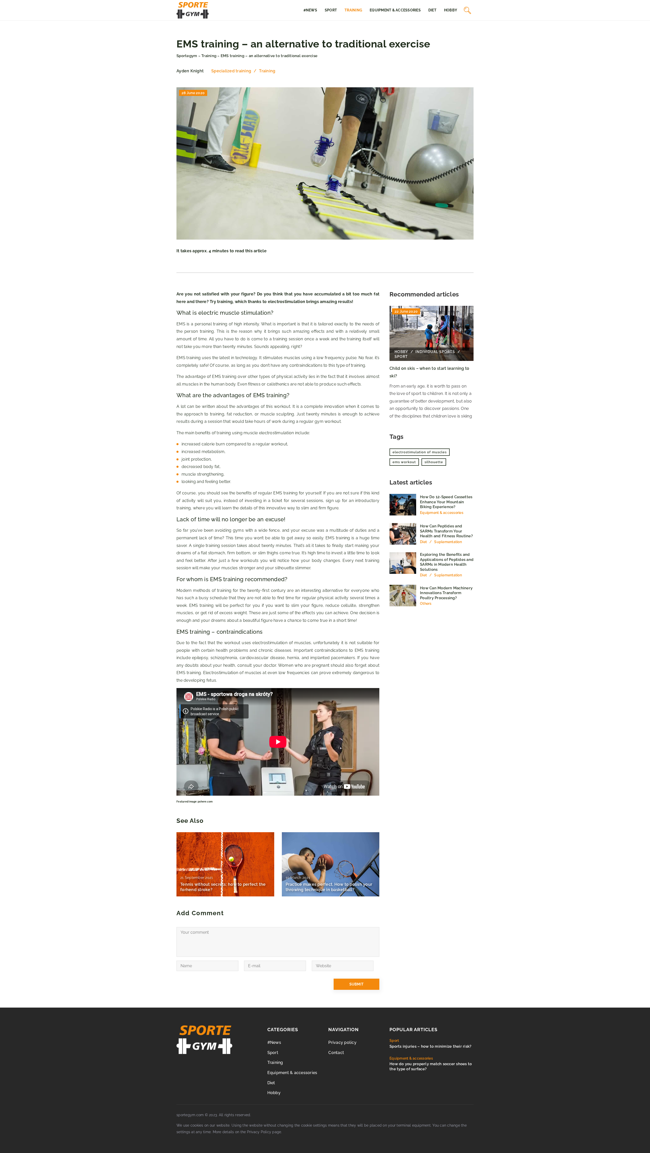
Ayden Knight (190, 71)
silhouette (434, 462)
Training (353, 10)
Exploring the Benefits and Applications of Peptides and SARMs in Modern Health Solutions (447, 562)
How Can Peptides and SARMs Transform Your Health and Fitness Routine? (446, 531)
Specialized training (231, 71)
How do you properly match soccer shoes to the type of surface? (430, 1066)
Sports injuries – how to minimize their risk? (430, 1046)
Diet (432, 10)
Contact (336, 1052)
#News (310, 10)
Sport (331, 10)
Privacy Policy (259, 1132)
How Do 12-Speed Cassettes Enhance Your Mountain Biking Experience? (446, 502)
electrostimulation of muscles (420, 452)
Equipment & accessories (395, 10)
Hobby (450, 10)
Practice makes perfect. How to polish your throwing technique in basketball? (329, 887)
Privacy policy (342, 1042)
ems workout (404, 462)
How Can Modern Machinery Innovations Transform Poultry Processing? (446, 593)
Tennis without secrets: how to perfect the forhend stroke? (223, 887)
